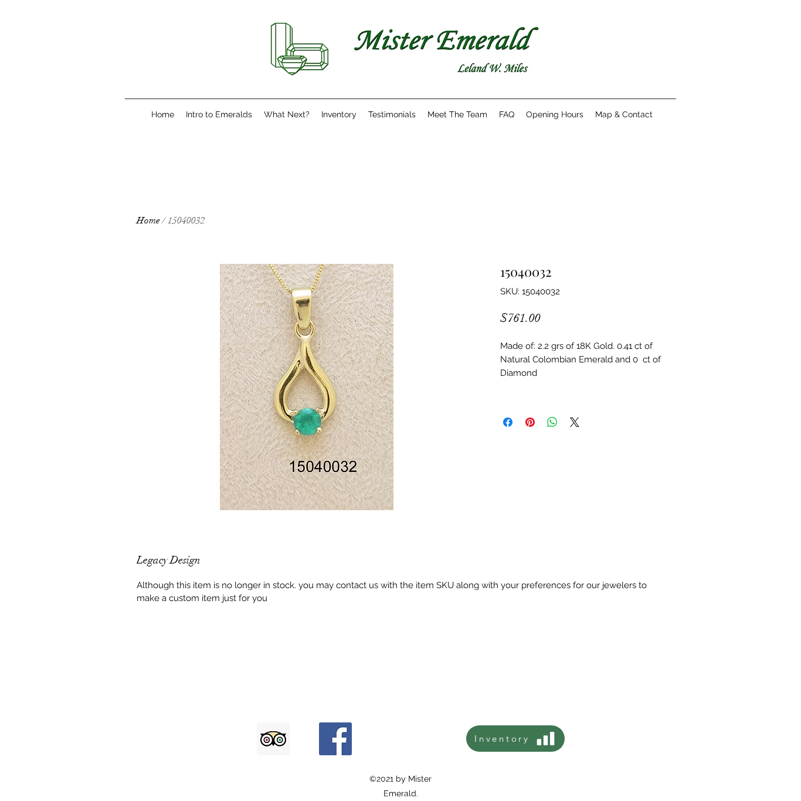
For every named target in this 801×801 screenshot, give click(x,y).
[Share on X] (575, 422)
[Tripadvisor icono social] (273, 738)
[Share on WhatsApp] (552, 422)
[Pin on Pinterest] (530, 422)
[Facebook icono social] (335, 738)
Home (148, 220)
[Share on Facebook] (508, 422)
